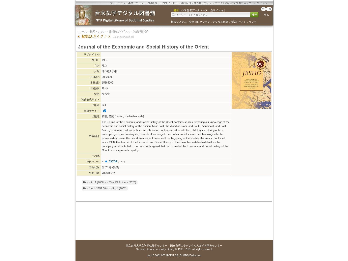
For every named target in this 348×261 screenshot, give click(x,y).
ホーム (83, 31)
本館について (136, 2)
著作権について (203, 2)
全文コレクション (199, 21)
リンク (253, 21)
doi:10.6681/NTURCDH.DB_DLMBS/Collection (174, 255)
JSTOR (112, 161)
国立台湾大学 (133, 245)
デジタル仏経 (220, 21)
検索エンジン (98, 31)
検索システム (179, 21)
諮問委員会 (153, 2)
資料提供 (186, 2)
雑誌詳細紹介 (141, 31)
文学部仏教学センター (154, 245)
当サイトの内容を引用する (230, 2)
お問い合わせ (170, 2)
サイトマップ (118, 2)
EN (269, 9)
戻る (266, 14)
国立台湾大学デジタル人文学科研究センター (196, 245)
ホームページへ (258, 2)
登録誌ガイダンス (119, 31)
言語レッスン (238, 21)
